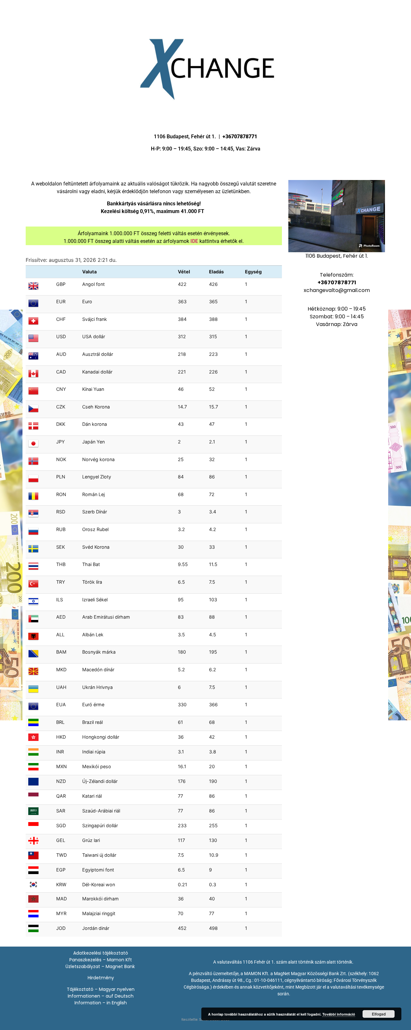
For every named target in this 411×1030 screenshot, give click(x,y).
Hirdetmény (101, 977)
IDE (194, 241)
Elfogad (379, 1014)
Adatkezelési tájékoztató (100, 953)
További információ (338, 1014)
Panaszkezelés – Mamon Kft (100, 960)
